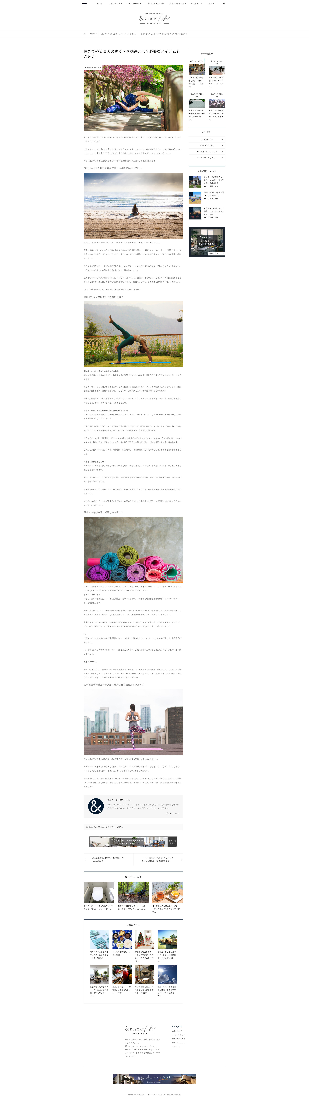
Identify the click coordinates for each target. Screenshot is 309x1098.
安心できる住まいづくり (207, 151)
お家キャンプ (114, 3)
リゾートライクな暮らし (114, 827)
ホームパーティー (134, 3)
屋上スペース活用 (155, 3)
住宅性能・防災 (207, 139)
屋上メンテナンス (176, 3)
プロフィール (171, 813)
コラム (209, 3)
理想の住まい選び (207, 145)
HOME (99, 3)
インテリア (195, 3)
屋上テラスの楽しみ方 (97, 827)
